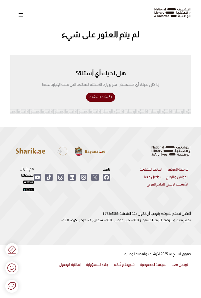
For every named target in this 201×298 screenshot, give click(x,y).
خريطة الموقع (178, 169)
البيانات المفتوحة (150, 169)
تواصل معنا (152, 177)
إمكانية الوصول (70, 264)
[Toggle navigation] (20, 15)
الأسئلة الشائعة (101, 97)
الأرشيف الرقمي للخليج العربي (167, 184)
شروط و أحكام (124, 264)
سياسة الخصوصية (153, 264)
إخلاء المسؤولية (97, 264)
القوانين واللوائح (177, 177)
